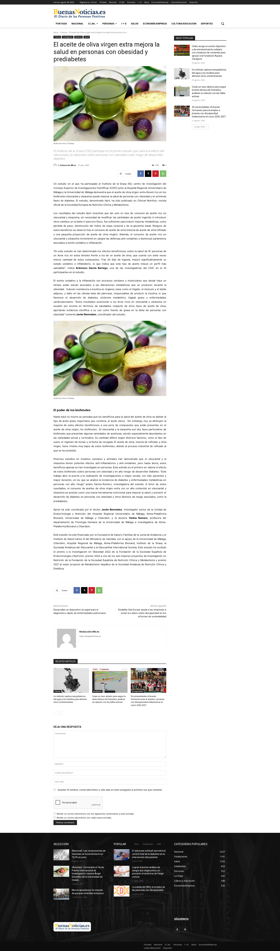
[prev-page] (55, 713)
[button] (223, 23)
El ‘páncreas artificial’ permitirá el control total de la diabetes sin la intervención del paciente (149, 853)
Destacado (148, 844)
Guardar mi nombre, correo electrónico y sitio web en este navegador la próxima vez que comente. (110, 789)
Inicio (55, 32)
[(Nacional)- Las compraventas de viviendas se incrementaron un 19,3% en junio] (61, 854)
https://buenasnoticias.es (90, 636)
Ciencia (63, 32)
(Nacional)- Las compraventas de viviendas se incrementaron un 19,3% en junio (88, 853)
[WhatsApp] (163, 173)
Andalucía (97, 691)
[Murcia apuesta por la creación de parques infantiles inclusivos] (61, 894)
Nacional (78, 37)
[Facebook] (140, 173)
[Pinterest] (155, 173)
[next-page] (61, 713)
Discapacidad (137, 691)
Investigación (67, 37)
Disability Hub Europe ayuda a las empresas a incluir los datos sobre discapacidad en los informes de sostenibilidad (142, 613)
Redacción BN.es (68, 165)
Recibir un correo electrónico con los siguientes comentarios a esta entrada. (95, 813)
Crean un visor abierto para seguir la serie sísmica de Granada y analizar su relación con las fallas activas (109, 699)
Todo (136, 844)
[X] (148, 173)
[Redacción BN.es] (55, 165)
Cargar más (199, 126)
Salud (86, 37)
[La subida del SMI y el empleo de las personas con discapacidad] (121, 891)
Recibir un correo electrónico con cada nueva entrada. (84, 817)
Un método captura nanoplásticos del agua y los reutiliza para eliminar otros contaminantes (70, 699)
